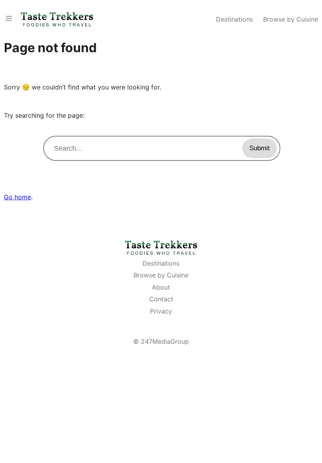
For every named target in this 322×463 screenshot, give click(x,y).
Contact (161, 299)
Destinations (234, 19)
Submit (259, 148)
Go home (17, 197)
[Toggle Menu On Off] (9, 18)
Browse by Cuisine (290, 19)
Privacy (161, 311)
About (161, 287)
